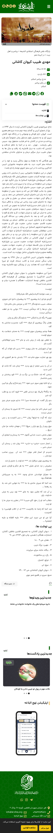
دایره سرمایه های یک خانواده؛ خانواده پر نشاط (30, 604)
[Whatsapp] (22, 800)
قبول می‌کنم (45, 828)
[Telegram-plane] (31, 800)
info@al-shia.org (14, 812)
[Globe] (3, 6)
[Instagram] (26, 800)
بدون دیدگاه (8, 584)
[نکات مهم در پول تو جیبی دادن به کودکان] (26, 672)
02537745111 (39, 812)
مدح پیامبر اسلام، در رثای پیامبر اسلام (38, 83)
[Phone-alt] (7, 6)
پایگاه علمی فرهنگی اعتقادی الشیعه (35, 51)
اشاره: (43, 110)
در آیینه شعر (39, 55)
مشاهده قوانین (29, 827)
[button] (49, 6)
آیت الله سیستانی (39, 816)
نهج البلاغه (18, 816)
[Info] (14, 6)
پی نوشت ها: (40, 115)
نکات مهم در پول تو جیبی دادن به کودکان (32, 689)
